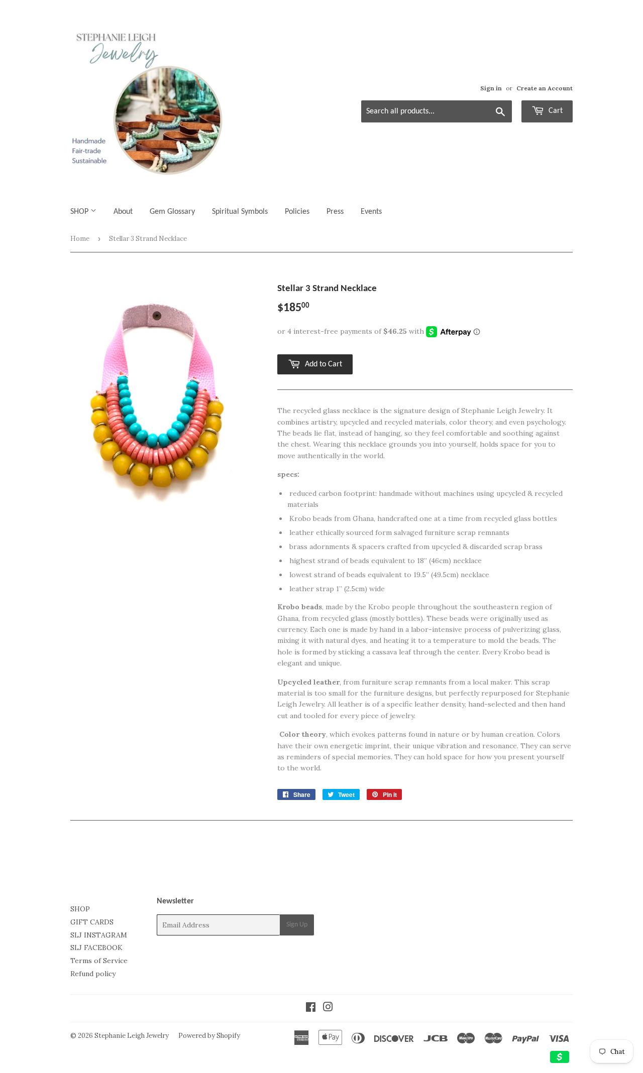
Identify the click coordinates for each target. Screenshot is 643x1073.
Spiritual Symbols (240, 212)
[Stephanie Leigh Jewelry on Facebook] (310, 1008)
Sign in (491, 88)
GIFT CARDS (92, 921)
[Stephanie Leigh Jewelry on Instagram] (328, 1008)
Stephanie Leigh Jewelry (131, 1035)
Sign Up (296, 924)
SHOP (80, 212)
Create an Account (544, 88)
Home (79, 238)
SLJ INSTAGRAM (98, 935)
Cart (555, 111)
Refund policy (93, 973)
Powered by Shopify (209, 1035)
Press (335, 212)
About (123, 212)
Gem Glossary (172, 212)
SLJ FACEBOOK (96, 947)
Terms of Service (99, 960)
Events (371, 212)
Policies (297, 212)
